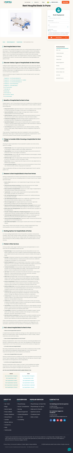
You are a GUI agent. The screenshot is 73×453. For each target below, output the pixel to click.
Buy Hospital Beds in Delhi (28, 378)
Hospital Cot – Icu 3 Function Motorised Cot (13, 81)
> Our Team (7, 404)
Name (49, 16)
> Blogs (5, 406)
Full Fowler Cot (7, 89)
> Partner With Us (8, 422)
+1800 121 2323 (54, 2)
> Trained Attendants (22, 414)
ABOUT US (7, 399)
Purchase (55, 30)
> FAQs (5, 427)
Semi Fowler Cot (7, 92)
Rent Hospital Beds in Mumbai (11, 382)
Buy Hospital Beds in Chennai (28, 387)
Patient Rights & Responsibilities (29, 444)
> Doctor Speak (8, 409)
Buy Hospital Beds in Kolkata (28, 380)
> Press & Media (8, 411)
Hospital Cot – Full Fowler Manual (10, 85)
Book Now (65, 2)
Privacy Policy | (7, 444)
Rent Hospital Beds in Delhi (11, 378)
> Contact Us (7, 425)
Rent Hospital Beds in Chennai (11, 387)
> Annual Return (8, 417)
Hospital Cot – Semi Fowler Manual (11, 83)
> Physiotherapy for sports (37, 406)
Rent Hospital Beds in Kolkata (11, 380)
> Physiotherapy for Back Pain (38, 404)
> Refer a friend (34, 417)
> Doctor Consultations (23, 406)
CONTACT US (54, 399)
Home (4, 42)
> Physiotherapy (21, 404)
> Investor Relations (9, 414)
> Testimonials (7, 430)
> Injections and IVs (35, 411)
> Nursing (19, 409)
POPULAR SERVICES (37, 399)
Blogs (43, 2)
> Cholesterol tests (35, 414)
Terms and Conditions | (16, 444)
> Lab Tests (20, 417)
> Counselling (20, 419)
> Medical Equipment (22, 411)
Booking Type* (50, 29)
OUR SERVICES (22, 399)
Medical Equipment (11, 42)
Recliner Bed (6, 91)
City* (49, 25)
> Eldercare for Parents (36, 409)
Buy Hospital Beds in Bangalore (28, 376)
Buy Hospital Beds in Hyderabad (28, 385)
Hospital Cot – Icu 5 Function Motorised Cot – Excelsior (15, 80)
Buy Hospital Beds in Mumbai (28, 382)
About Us (36, 2)
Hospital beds (19, 42)
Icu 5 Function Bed (8, 87)
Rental (50, 30)
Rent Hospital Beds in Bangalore (11, 376)
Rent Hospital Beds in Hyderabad (11, 385)
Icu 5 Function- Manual (9, 94)
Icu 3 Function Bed (8, 96)
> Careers (6, 419)
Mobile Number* (51, 20)
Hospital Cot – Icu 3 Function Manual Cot (12, 78)
